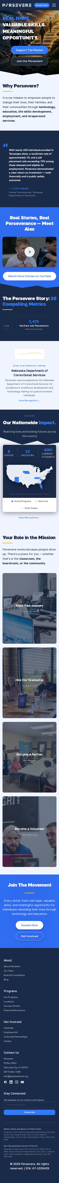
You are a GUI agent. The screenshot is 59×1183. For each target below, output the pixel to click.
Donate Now (42, 5)
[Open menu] (54, 5)
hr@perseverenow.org (32, 1154)
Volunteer (9, 1028)
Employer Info (11, 1032)
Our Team (9, 970)
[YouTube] (22, 1082)
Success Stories (12, 1006)
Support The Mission (29, 50)
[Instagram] (16, 1082)
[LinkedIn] (11, 1082)
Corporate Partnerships (16, 1036)
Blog (6, 979)
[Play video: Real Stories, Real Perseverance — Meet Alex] (29, 252)
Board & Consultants (14, 975)
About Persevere (12, 966)
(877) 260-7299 (12, 1072)
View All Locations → (30, 517)
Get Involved (29, 936)
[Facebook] (5, 1082)
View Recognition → (29, 400)
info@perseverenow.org (16, 1076)
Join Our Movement (30, 61)
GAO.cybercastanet (30, 1137)
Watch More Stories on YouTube (29, 276)
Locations (9, 1001)
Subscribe (29, 1112)
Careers (7, 1041)
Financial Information (14, 1010)
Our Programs (11, 997)
